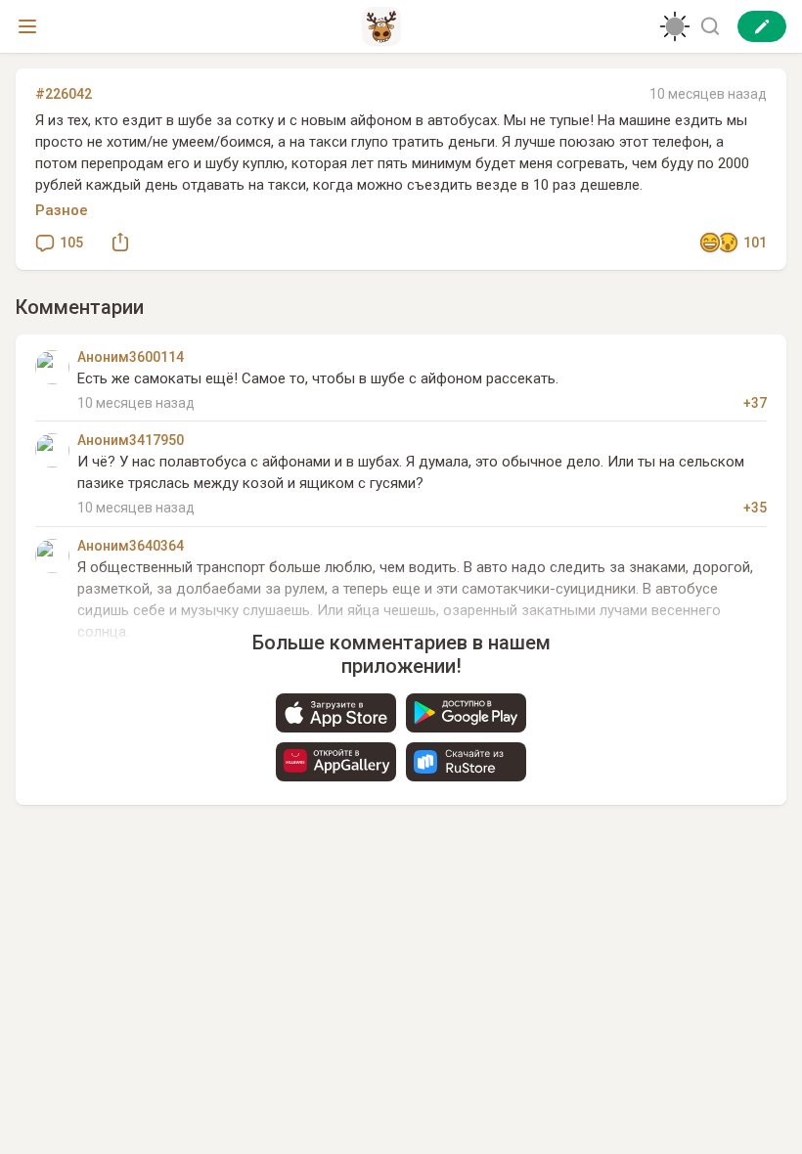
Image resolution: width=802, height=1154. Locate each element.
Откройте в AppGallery (336, 761)
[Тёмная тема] (675, 26)
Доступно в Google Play (466, 712)
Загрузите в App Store (336, 712)
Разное (61, 210)
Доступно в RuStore (466, 761)
